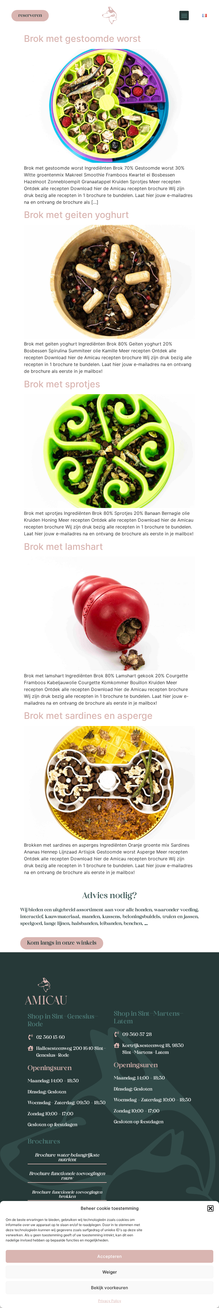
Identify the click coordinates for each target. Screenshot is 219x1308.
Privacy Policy (109, 1301)
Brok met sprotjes (62, 384)
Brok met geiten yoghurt (76, 214)
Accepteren (109, 1256)
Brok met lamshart (63, 546)
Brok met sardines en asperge (88, 715)
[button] (210, 1208)
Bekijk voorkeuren (109, 1287)
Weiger (109, 1272)
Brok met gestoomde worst (82, 38)
